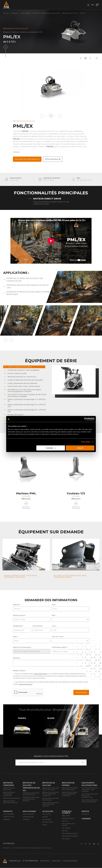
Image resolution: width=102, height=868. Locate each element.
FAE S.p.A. (6, 13)
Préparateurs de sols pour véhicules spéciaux (31, 799)
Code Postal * (37, 626)
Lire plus (16, 152)
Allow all (80, 448)
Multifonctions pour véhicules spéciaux (90, 800)
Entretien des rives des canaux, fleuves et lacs (28, 286)
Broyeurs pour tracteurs (9, 788)
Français (9, 843)
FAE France (66, 828)
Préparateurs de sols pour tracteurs (31, 793)
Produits (15, 13)
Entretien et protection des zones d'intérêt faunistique (28, 293)
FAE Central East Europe (68, 824)
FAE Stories (46, 819)
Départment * (18, 626)
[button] (42, 115)
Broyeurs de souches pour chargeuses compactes (50, 794)
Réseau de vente (68, 818)
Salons (45, 817)
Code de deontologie (70, 861)
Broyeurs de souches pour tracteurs (50, 788)
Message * (17, 658)
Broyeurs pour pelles (70, 13)
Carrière (86, 819)
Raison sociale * (19, 615)
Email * (15, 636)
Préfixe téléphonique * (22, 647)
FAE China (65, 839)
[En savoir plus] (6, 46)
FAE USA (65, 831)
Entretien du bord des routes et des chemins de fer (24, 279)
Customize (49, 448)
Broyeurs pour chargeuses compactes (9, 794)
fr (92, 5)
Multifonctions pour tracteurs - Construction (90, 795)
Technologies (47, 822)
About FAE (66, 815)
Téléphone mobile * (60, 647)
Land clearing (25, 13)
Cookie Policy (56, 861)
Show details (85, 442)
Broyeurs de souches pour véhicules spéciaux (50, 804)
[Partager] (96, 58)
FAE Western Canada (70, 836)
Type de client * (58, 636)
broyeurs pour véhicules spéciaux (10, 801)
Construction (8, 817)
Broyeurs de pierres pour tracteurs (70, 788)
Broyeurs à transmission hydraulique (46, 13)
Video (44, 825)
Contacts (85, 814)
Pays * (54, 615)
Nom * (54, 604)
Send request (81, 692)
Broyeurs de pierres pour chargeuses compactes (70, 794)
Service (85, 811)
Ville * (54, 626)
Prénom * (16, 604)
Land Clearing (28, 814)
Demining (6, 819)
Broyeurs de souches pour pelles (50, 799)
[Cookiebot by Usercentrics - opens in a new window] (85, 418)
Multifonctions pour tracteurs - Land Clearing (90, 789)
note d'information (40, 674)
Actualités (47, 811)
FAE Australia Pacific (70, 833)
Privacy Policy (19, 671)
